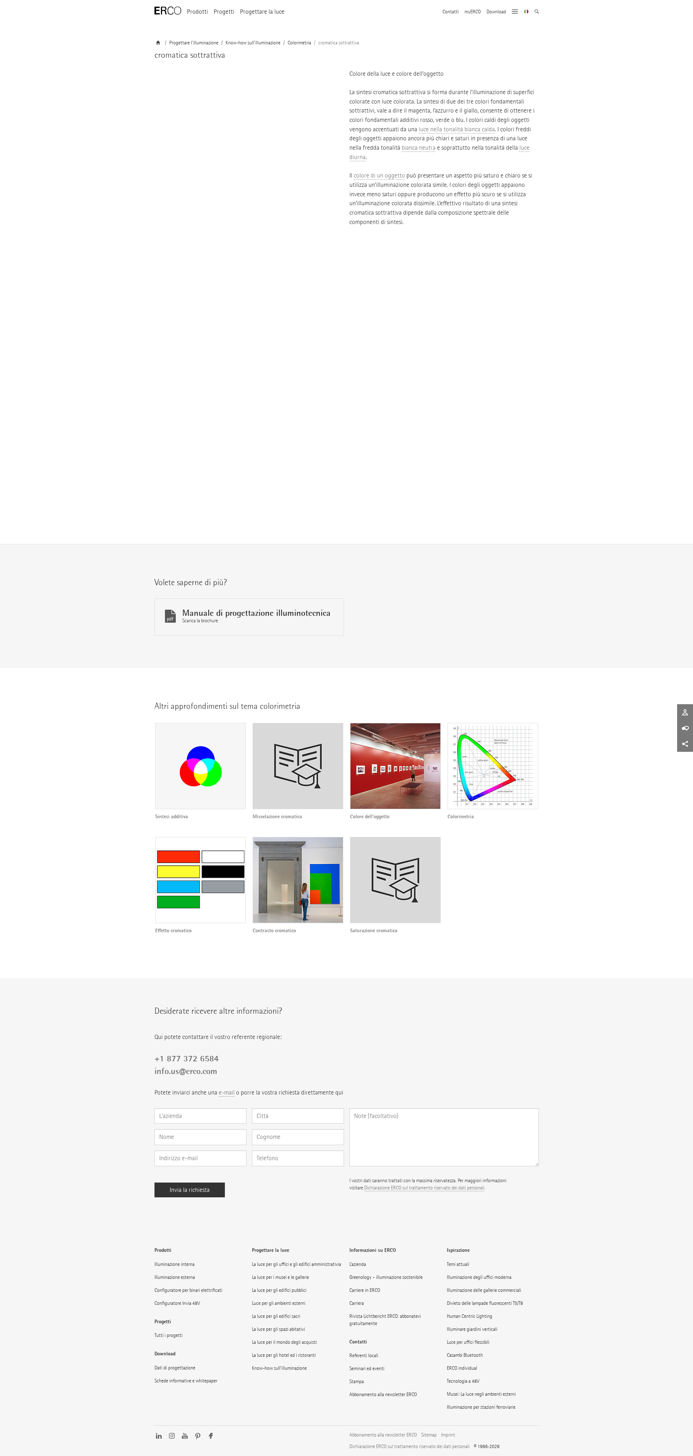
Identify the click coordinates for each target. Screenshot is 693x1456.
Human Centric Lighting (469, 1316)
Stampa (356, 1381)
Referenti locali (363, 1355)
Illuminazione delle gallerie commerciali (484, 1290)
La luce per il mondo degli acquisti (284, 1342)
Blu (162, 496)
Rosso (164, 462)
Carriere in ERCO (364, 1290)
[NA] (526, 12)
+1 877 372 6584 (186, 1058)
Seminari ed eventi (366, 1368)
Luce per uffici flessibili (468, 1342)
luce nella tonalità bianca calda (457, 129)
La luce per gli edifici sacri (276, 1316)
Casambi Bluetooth (465, 1355)
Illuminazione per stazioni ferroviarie (481, 1407)
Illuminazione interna (174, 1264)
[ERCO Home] (167, 10)
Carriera (356, 1303)
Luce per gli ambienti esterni (278, 1303)
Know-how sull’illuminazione (279, 1368)
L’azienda (357, 1264)
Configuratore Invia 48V (177, 1303)
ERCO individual (462, 1368)
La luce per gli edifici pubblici (279, 1290)
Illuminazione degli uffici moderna (479, 1277)
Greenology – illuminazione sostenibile (386, 1277)
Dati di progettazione (174, 1368)
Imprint (448, 1435)
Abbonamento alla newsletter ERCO (383, 1394)
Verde (164, 479)
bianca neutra (419, 148)
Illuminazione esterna (174, 1277)
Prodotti (197, 12)
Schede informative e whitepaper (185, 1381)
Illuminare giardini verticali (472, 1329)
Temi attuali (458, 1264)
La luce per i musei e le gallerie (280, 1277)
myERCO (473, 11)
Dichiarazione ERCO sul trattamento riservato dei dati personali (424, 1188)
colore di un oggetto (379, 175)
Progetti (224, 12)
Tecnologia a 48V (463, 1381)
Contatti (451, 11)
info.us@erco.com (185, 1071)
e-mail (227, 1092)
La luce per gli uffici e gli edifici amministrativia (296, 1264)
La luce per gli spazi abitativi (278, 1329)
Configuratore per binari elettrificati (188, 1290)
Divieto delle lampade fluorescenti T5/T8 (485, 1303)
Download (496, 11)
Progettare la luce (262, 12)
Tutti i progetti (168, 1335)
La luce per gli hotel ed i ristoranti (284, 1355)
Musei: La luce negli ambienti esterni (481, 1394)
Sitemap (429, 1435)
